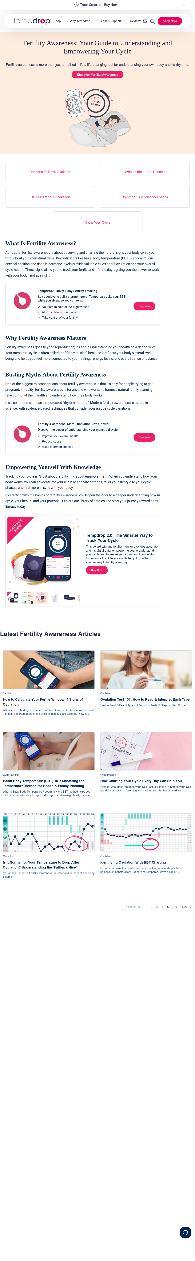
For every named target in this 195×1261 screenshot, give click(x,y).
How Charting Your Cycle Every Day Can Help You (141, 780)
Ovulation (105, 693)
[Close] (183, 4)
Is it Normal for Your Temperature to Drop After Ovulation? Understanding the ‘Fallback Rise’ (41, 864)
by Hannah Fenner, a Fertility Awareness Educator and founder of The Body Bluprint (48, 875)
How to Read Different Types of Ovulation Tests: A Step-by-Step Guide (142, 705)
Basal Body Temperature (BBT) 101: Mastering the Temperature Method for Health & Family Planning (43, 783)
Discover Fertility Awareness (97, 74)
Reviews (135, 21)
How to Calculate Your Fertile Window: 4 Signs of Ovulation (43, 702)
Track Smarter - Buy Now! (99, 5)
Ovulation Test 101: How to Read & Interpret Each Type (145, 699)
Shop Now (170, 21)
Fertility (7, 693)
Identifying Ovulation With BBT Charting (133, 862)
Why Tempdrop (80, 21)
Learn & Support (110, 21)
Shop (57, 21)
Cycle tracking (10, 775)
